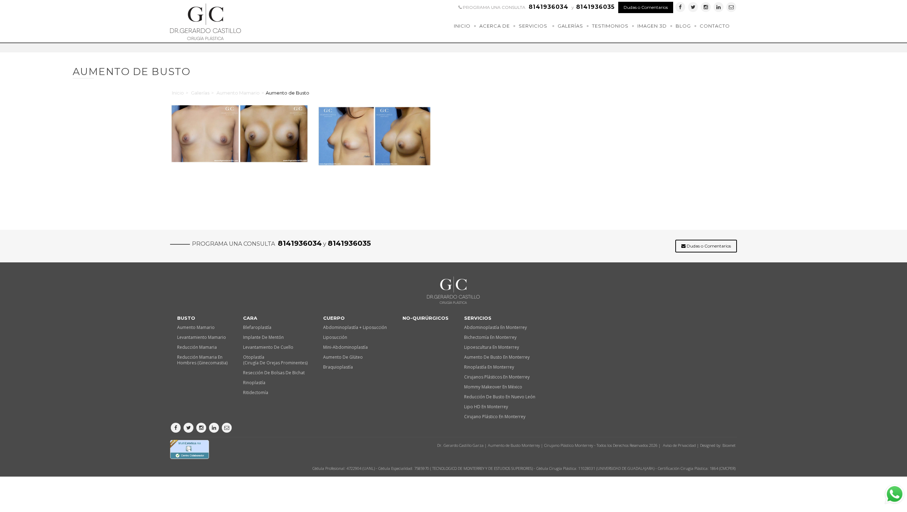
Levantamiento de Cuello (268, 347)
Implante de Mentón (263, 337)
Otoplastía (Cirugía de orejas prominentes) (275, 360)
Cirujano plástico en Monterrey (494, 417)
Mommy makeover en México (493, 387)
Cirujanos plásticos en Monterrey (497, 377)
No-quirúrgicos (425, 318)
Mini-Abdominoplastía (345, 347)
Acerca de (494, 26)
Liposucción (335, 337)
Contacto (715, 26)
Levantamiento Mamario (201, 337)
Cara (250, 318)
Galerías (570, 26)
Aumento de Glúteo (343, 357)
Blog (683, 26)
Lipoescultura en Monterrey (491, 347)
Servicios (533, 26)
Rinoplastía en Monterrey (489, 367)
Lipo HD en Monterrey (486, 407)
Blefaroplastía (257, 327)
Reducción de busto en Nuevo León (499, 397)
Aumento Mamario (238, 93)
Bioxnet (729, 445)
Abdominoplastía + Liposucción (355, 327)
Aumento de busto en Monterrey (497, 357)
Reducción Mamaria (197, 347)
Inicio (462, 26)
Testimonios (610, 26)
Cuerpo (334, 318)
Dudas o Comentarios (646, 7)
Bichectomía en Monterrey (490, 337)
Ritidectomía (255, 392)
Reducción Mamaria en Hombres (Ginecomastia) (202, 360)
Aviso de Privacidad (679, 445)
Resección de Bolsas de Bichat (274, 373)
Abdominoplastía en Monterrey (495, 327)
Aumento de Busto (287, 93)
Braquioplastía (338, 367)
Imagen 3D (652, 26)
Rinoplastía (254, 383)
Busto (186, 318)
